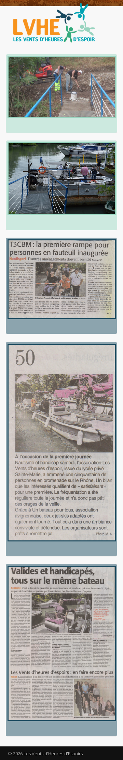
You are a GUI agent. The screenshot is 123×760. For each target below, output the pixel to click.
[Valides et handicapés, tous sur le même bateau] (61, 643)
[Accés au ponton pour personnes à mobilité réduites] (61, 178)
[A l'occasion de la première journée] (61, 442)
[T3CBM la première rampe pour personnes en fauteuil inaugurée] (61, 279)
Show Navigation (99, 67)
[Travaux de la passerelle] (61, 87)
